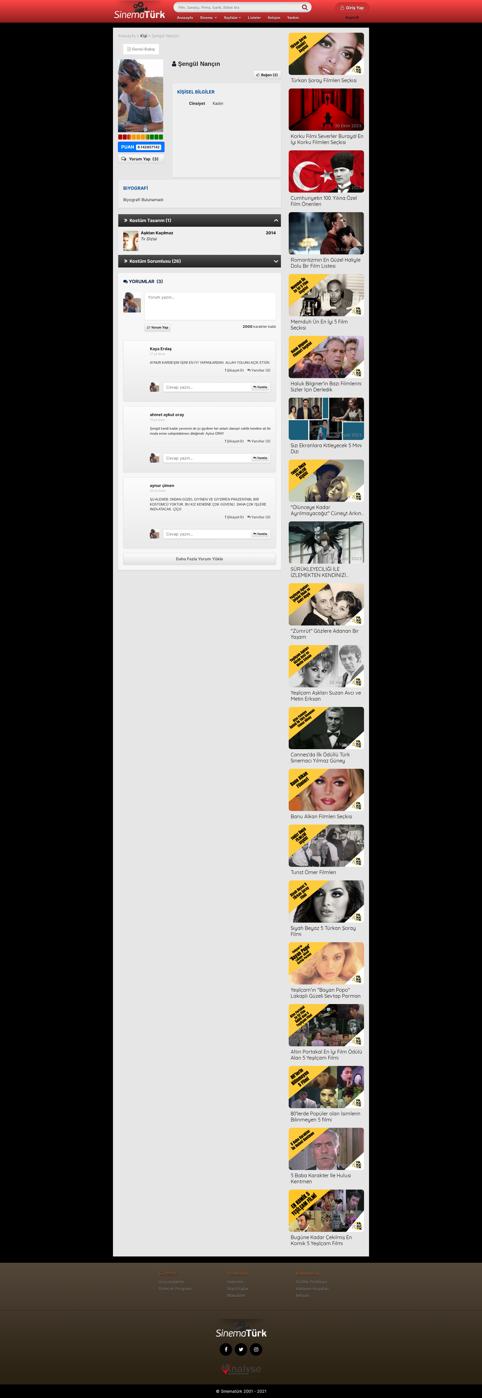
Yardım (293, 18)
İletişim (274, 18)
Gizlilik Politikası (311, 1281)
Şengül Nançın (165, 35)
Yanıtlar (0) (261, 370)
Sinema (207, 18)
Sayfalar (231, 18)
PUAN (140, 147)
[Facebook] (226, 1349)
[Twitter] (241, 1349)
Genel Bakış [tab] (143, 49)
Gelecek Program (175, 1288)
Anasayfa (185, 18)
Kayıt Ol (352, 17)
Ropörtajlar (238, 1288)
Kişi (143, 35)
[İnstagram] (256, 1349)
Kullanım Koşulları (312, 1288)
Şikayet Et (235, 370)
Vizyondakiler (172, 1281)
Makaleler (236, 1295)
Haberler (235, 1281)
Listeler (254, 18)
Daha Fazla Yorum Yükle (199, 558)
